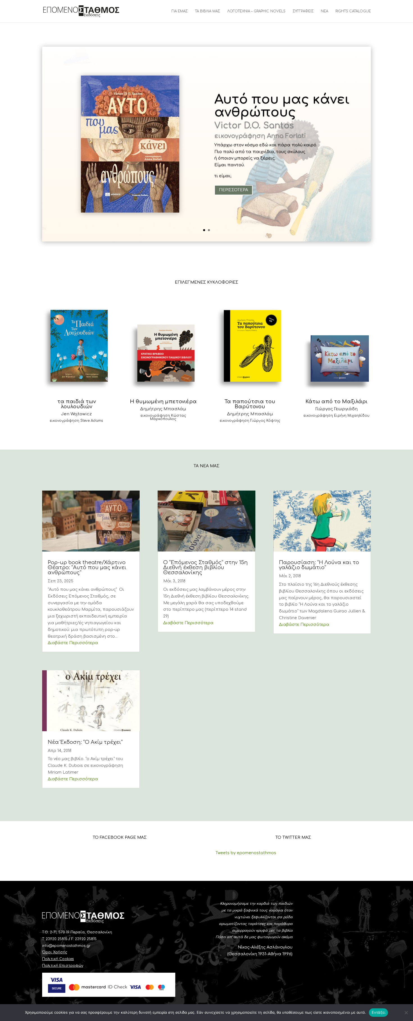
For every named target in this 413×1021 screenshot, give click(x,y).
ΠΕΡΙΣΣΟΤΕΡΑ (233, 190)
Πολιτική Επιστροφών (62, 966)
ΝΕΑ (324, 11)
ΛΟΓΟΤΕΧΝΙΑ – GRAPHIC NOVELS (256, 11)
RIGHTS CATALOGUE (353, 11)
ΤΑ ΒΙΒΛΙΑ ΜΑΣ (207, 11)
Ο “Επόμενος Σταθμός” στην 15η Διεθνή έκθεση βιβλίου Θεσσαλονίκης (205, 567)
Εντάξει (378, 1012)
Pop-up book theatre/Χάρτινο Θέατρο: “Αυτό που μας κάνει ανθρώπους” (87, 567)
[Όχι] (406, 1012)
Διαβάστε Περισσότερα (73, 643)
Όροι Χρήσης (54, 952)
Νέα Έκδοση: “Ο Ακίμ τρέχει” (85, 742)
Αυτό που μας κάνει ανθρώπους (282, 106)
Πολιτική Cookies (58, 959)
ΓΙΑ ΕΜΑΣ (180, 11)
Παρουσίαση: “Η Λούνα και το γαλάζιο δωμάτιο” (319, 565)
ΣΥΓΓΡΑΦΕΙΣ (303, 11)
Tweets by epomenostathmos (245, 853)
